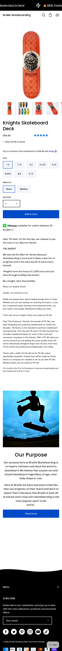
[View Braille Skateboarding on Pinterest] (22, 632)
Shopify (41, 642)
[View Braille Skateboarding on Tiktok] (46, 632)
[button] (41, 135)
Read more (31, 513)
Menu (6, 587)
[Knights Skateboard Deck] (9, 108)
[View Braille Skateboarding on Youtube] (38, 632)
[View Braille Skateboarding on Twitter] (14, 632)
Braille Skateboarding (17, 15)
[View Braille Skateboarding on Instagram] (30, 632)
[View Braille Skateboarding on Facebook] (6, 632)
